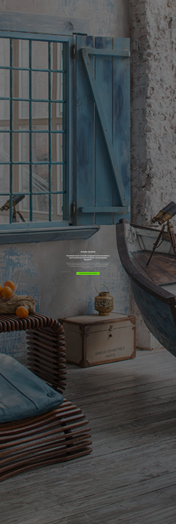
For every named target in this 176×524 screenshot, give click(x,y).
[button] (88, 273)
